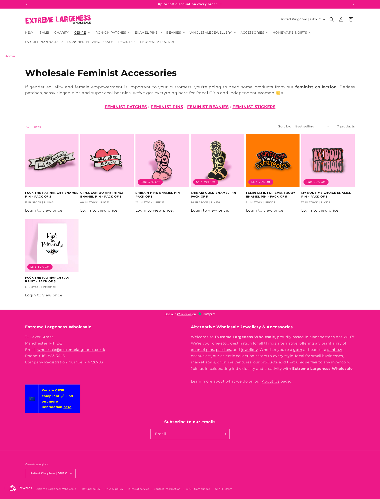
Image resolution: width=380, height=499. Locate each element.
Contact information (167, 488)
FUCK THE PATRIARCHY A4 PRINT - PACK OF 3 (47, 279)
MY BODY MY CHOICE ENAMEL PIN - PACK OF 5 (326, 194)
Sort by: (284, 126)
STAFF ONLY (223, 488)
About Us (271, 381)
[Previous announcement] (26, 4)
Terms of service (138, 488)
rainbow (334, 350)
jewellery (249, 350)
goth (297, 350)
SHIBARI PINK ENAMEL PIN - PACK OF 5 (158, 194)
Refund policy (91, 488)
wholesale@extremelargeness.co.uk (71, 350)
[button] (82, 32)
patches (223, 350)
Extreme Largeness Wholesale (56, 488)
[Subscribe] (224, 434)
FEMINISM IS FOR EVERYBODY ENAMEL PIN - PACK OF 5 (270, 194)
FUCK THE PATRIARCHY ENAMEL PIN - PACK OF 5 (51, 194)
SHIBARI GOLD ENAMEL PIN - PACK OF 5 (215, 194)
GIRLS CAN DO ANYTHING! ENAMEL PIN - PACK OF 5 (101, 194)
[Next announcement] (353, 4)
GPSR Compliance (198, 488)
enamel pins (202, 350)
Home (9, 56)
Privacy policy (114, 488)
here (67, 407)
